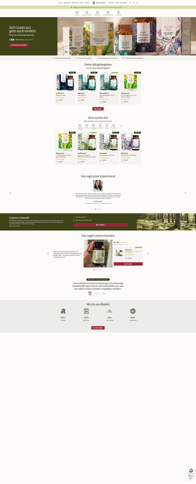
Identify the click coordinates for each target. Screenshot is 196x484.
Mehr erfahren (100, 225)
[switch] (190, 478)
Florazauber (103, 153)
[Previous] (10, 193)
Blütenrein (124, 153)
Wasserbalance (104, 93)
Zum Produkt (128, 264)
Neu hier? (60, 3)
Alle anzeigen (98, 109)
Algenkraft (81, 93)
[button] (67, 3)
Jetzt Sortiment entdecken (19, 45)
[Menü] (193, 469)
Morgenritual (125, 93)
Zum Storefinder (98, 328)
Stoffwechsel (82, 153)
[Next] (121, 126)
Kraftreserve (60, 93)
